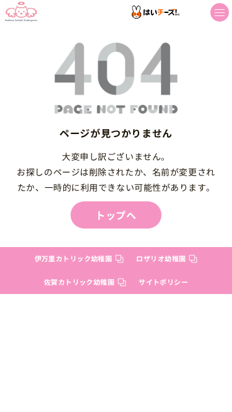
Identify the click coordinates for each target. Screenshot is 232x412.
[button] (220, 12)
